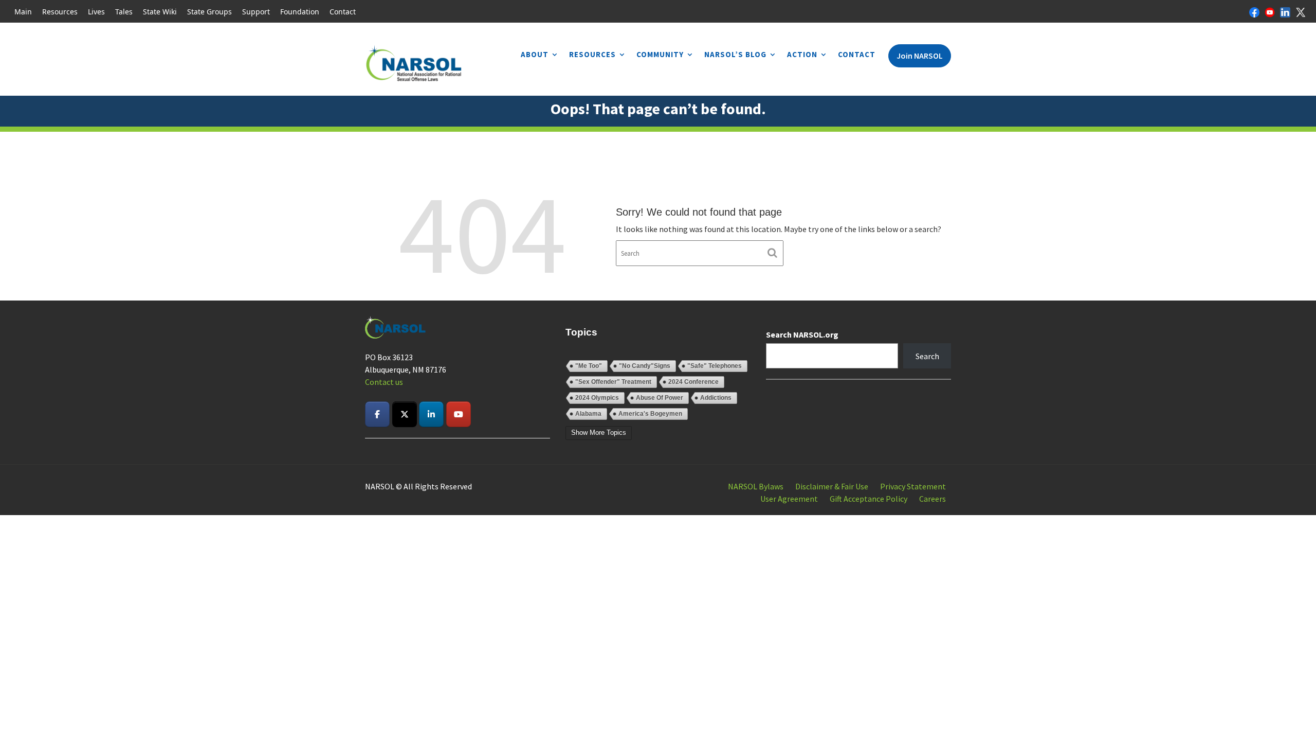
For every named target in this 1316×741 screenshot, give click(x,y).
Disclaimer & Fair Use (831, 486)
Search (927, 356)
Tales (124, 11)
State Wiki (160, 11)
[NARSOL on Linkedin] (431, 414)
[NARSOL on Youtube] (458, 414)
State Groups (209, 11)
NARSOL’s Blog (735, 54)
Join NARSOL (920, 55)
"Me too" (588, 365)
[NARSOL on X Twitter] (404, 414)
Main (23, 11)
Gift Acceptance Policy (868, 498)
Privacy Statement (913, 486)
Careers (932, 498)
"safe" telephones (714, 365)
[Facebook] (1254, 11)
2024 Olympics (597, 397)
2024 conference (693, 381)
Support (256, 11)
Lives (96, 11)
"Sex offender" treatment (613, 381)
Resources (60, 11)
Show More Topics (598, 432)
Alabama (588, 413)
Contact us (384, 382)
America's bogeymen (650, 413)
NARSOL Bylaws (755, 486)
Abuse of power (659, 397)
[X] (1300, 11)
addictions (716, 397)
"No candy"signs (644, 365)
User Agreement (789, 498)
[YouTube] (1270, 11)
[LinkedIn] (1285, 11)
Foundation (299, 11)
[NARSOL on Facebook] (377, 414)
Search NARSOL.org (802, 334)
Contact (343, 11)
